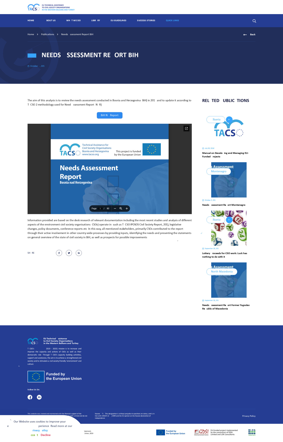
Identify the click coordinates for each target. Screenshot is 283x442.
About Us (50, 20)
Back (252, 34)
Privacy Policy (248, 416)
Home (31, 20)
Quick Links (172, 20)
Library (95, 20)
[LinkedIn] (39, 397)
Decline (46, 435)
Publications (47, 34)
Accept (33, 435)
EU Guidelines (118, 20)
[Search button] (253, 20)
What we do (73, 20)
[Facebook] (30, 397)
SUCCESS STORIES (146, 20)
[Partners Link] (170, 432)
